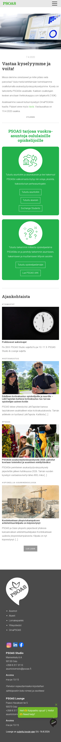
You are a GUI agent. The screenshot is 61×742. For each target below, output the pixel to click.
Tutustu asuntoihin (30, 192)
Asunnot (13, 611)
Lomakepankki (16, 620)
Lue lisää (30, 548)
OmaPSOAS (15, 630)
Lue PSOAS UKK (30, 272)
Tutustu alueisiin (30, 200)
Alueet (12, 615)
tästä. (32, 106)
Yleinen (31, 117)
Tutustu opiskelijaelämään (30, 264)
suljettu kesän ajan (26, 731)
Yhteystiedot (15, 625)
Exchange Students (30, 208)
